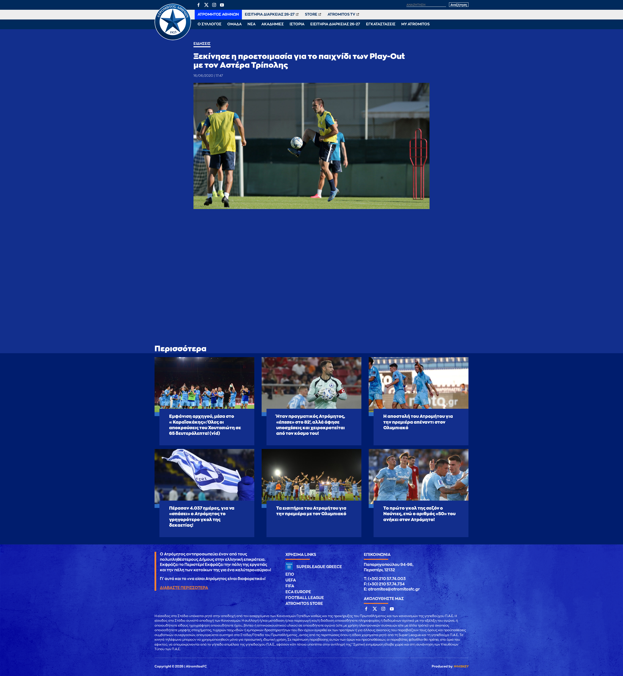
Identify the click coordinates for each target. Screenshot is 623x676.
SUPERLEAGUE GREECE (319, 567)
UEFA (290, 580)
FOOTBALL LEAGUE (304, 598)
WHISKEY (460, 666)
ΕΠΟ (289, 574)
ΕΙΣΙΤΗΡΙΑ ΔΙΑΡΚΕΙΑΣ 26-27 (270, 14)
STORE (311, 14)
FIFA (289, 586)
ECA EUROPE (298, 592)
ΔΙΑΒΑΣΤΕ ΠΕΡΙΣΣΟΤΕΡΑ (184, 588)
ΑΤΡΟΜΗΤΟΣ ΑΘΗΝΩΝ (218, 14)
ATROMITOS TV (341, 14)
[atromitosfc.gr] (173, 39)
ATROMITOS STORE (304, 604)
